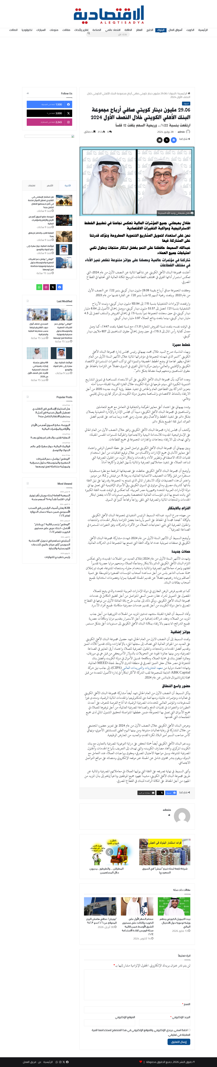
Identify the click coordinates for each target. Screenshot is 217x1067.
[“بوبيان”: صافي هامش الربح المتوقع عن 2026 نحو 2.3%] (100, 906)
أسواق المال (175, 30)
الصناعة (97, 30)
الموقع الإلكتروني (125, 1017)
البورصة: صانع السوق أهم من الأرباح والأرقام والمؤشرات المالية (41, 220)
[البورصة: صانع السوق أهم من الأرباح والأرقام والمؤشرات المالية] (64, 220)
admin (181, 131)
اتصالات (13, 30)
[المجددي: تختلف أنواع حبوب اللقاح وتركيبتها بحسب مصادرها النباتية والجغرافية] (37, 315)
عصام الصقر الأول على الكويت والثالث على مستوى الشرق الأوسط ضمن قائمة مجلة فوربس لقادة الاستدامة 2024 (137, 926)
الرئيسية (203, 30)
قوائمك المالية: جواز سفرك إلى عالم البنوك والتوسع (40, 247)
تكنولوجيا (27, 30)
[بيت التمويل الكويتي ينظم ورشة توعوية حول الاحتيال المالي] (174, 906)
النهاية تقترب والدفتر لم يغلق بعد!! (41, 234)
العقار (139, 30)
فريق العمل (29, 1061)
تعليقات (31, 185)
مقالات (66, 30)
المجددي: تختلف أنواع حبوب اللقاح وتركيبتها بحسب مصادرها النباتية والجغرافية (38, 329)
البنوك (160, 30)
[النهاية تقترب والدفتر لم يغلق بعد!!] (64, 236)
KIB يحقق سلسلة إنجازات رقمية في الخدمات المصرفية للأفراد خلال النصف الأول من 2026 (38, 369)
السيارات (41, 30)
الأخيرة (68, 185)
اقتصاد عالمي (112, 30)
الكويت (190, 30)
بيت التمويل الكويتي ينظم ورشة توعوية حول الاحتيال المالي (175, 922)
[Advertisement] (108, 62)
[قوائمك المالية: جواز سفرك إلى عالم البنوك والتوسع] (64, 249)
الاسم (186, 1004)
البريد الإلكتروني (180, 1017)
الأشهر (50, 185)
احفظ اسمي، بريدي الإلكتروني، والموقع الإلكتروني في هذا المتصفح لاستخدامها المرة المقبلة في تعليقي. (141, 1032)
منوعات (54, 30)
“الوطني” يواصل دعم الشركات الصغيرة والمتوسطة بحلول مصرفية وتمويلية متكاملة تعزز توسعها (41, 264)
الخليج (150, 30)
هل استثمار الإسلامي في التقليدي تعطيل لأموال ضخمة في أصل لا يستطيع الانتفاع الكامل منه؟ (41, 202)
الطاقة (128, 30)
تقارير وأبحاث (81, 30)
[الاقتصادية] (108, 14)
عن (39, 1061)
